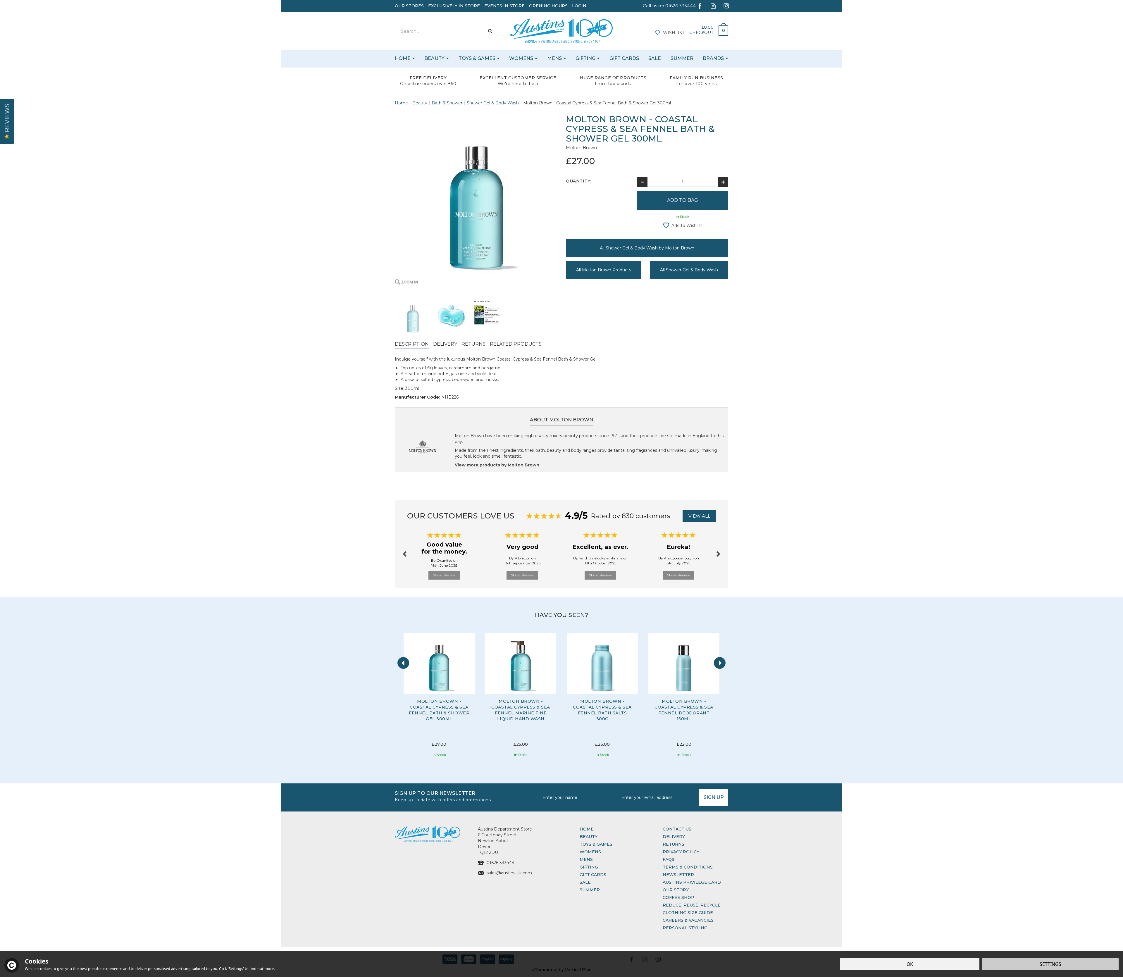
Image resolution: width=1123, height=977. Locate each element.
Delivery (445, 344)
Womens (590, 851)
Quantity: (578, 181)
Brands (713, 58)
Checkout (701, 32)
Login (579, 5)
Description (412, 344)
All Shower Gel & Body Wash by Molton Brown (647, 248)
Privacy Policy (681, 851)
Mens (586, 859)
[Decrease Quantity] (642, 182)
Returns (473, 344)
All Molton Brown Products (603, 270)
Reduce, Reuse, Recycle (692, 905)
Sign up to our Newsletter (443, 795)
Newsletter (678, 874)
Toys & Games (596, 844)
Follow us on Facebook (700, 5)
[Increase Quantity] (723, 182)
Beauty (588, 836)
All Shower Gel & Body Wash (689, 270)
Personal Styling (685, 928)
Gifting (589, 867)
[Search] (490, 31)
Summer (590, 889)
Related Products (516, 344)
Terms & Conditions (688, 867)
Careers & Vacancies (688, 920)
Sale (585, 882)
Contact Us (677, 829)
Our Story (676, 889)
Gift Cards (593, 874)
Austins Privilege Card (692, 882)
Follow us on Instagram (726, 5)
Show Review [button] (444, 575)
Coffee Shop (678, 897)
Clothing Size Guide (688, 912)
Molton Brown (581, 147)
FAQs (668, 859)
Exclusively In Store (454, 5)
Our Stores (409, 5)
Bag (721, 29)
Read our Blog (713, 5)
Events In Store (504, 5)
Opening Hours (548, 5)
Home (587, 829)
